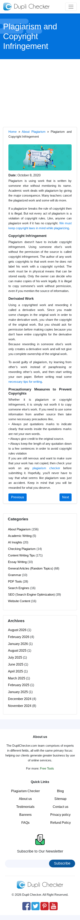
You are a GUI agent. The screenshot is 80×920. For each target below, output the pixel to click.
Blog (60, 791)
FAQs (25, 822)
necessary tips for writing (25, 381)
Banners (25, 814)
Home (12, 131)
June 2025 (15, 664)
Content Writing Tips (21, 555)
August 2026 (17, 630)
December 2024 (19, 699)
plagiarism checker (46, 468)
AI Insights (15, 542)
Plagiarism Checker (25, 791)
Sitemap (60, 799)
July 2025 (15, 657)
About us (25, 799)
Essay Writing (17, 562)
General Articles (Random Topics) (30, 568)
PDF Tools (15, 581)
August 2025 (17, 650)
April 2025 (15, 671)
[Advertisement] (40, 92)
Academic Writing (20, 535)
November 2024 (19, 706)
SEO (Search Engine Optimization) (31, 594)
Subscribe (62, 863)
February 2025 (18, 685)
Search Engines (18, 588)
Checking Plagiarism (22, 549)
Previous (17, 497)
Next (65, 497)
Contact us (60, 806)
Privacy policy (60, 814)
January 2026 (18, 644)
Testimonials (25, 806)
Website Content (19, 601)
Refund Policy (60, 822)
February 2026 (18, 637)
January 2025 (18, 692)
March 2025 (16, 678)
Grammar (14, 575)
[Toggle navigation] (71, 7)
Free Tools (47, 768)
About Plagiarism (34, 131)
